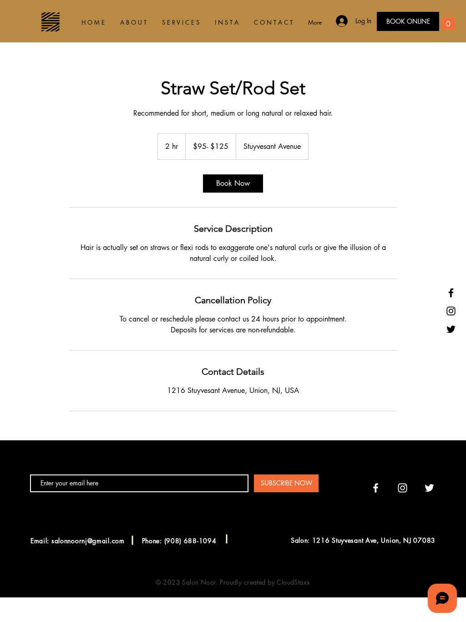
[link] (233, 183)
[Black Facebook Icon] (451, 293)
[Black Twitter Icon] (451, 329)
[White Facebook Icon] (376, 488)
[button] (448, 20)
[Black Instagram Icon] (451, 311)
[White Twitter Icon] (429, 488)
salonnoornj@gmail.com (88, 540)
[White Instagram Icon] (402, 488)
